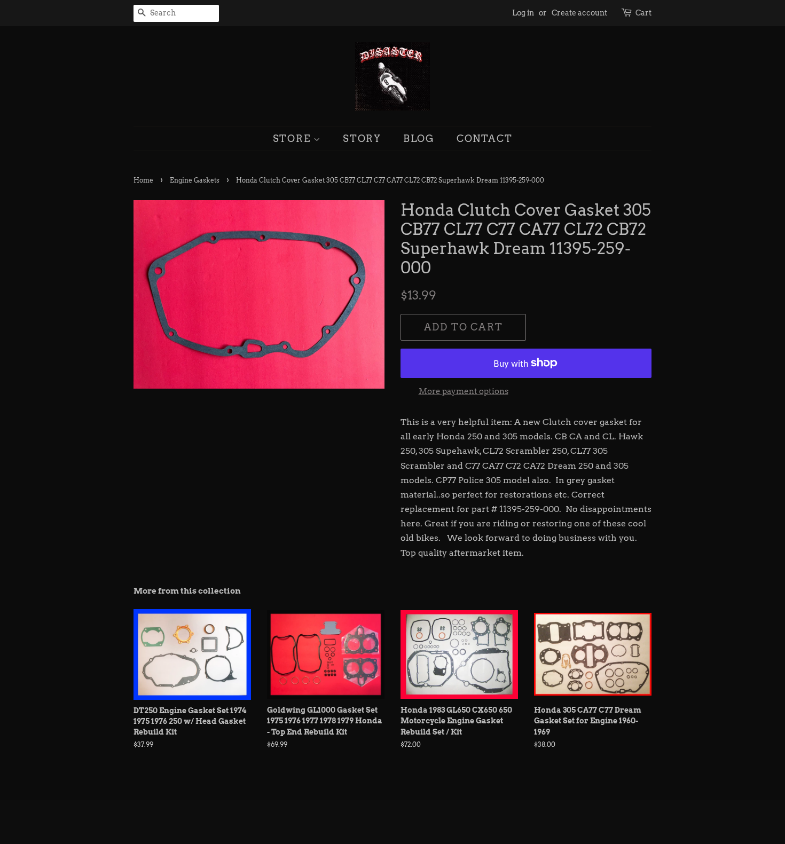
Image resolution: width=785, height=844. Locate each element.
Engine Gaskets (194, 180)
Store (293, 138)
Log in (523, 13)
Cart (643, 13)
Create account (579, 13)
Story (362, 138)
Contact (485, 138)
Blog (419, 138)
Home (143, 180)
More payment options (463, 391)
